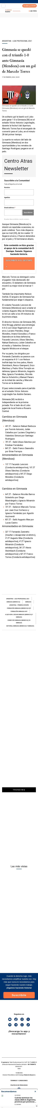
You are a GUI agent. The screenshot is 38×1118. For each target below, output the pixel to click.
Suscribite (19, 995)
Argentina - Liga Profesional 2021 (17, 598)
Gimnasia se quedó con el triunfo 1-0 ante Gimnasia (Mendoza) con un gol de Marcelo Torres (18, 108)
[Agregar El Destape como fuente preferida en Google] (19, 81)
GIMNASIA (28, 602)
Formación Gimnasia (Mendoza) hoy (19, 608)
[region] (19, 32)
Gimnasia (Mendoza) (13, 602)
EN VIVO (33, 11)
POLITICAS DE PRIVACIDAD (19, 1085)
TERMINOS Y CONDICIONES (19, 1080)
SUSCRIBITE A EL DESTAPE (19, 260)
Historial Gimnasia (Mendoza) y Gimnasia (20, 626)
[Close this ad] (36, 1106)
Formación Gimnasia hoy (19, 611)
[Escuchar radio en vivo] (2, 11)
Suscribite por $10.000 (29, 6)
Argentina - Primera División (19, 605)
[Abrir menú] (3, 6)
